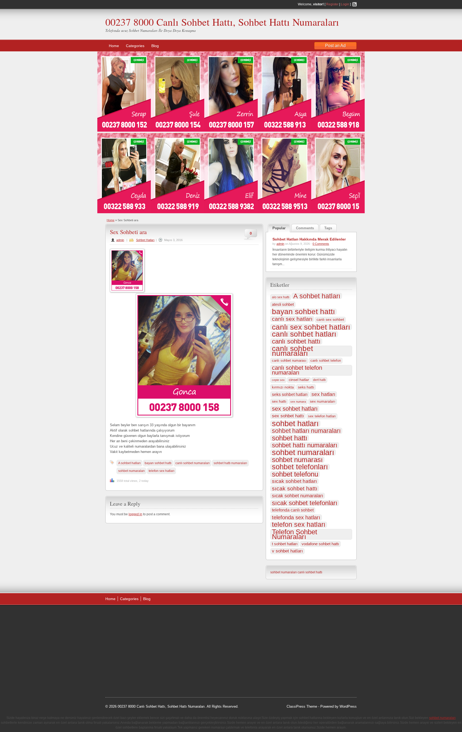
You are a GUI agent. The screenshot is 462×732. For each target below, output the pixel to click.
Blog (155, 46)
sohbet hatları (295, 423)
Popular (279, 228)
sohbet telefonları (300, 467)
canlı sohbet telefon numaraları (297, 370)
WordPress (348, 706)
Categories (135, 46)
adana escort (120, 615)
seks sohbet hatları (289, 394)
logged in (135, 514)
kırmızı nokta (283, 387)
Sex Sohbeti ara (128, 232)
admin (120, 240)
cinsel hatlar (299, 380)
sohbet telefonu (295, 474)
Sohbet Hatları (145, 240)
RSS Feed (354, 4)
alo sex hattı (280, 297)
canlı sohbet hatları (304, 334)
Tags (328, 228)
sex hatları (323, 394)
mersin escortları (132, 669)
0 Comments (321, 243)
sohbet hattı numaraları (230, 463)
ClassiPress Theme (302, 706)
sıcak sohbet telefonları (304, 503)
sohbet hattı (289, 438)
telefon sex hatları (161, 471)
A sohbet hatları (129, 463)
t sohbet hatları (285, 544)
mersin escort (132, 676)
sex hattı (279, 401)
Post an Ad (335, 45)
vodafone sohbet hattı (320, 544)
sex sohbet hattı (288, 415)
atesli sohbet (283, 304)
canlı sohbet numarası (289, 361)
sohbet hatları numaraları (306, 431)
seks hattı (306, 387)
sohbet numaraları (131, 471)
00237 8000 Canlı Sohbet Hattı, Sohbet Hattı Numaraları (222, 22)
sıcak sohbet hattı (294, 488)
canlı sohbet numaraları (192, 463)
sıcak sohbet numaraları (297, 495)
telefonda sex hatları (296, 517)
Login (345, 4)
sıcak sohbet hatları (294, 481)
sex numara (298, 401)
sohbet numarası (297, 460)
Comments (305, 228)
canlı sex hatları (292, 319)
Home (114, 46)
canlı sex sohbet (330, 320)
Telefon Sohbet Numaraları (294, 534)
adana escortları (146, 615)
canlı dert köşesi (131, 656)
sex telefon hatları (322, 416)
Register (332, 4)
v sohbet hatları (287, 551)
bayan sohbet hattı (158, 463)
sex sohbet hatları (295, 409)
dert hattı (319, 380)
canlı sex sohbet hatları (311, 327)
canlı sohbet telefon (325, 361)
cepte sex (278, 380)
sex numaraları (322, 401)
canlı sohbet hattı (296, 341)
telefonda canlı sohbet (293, 510)
